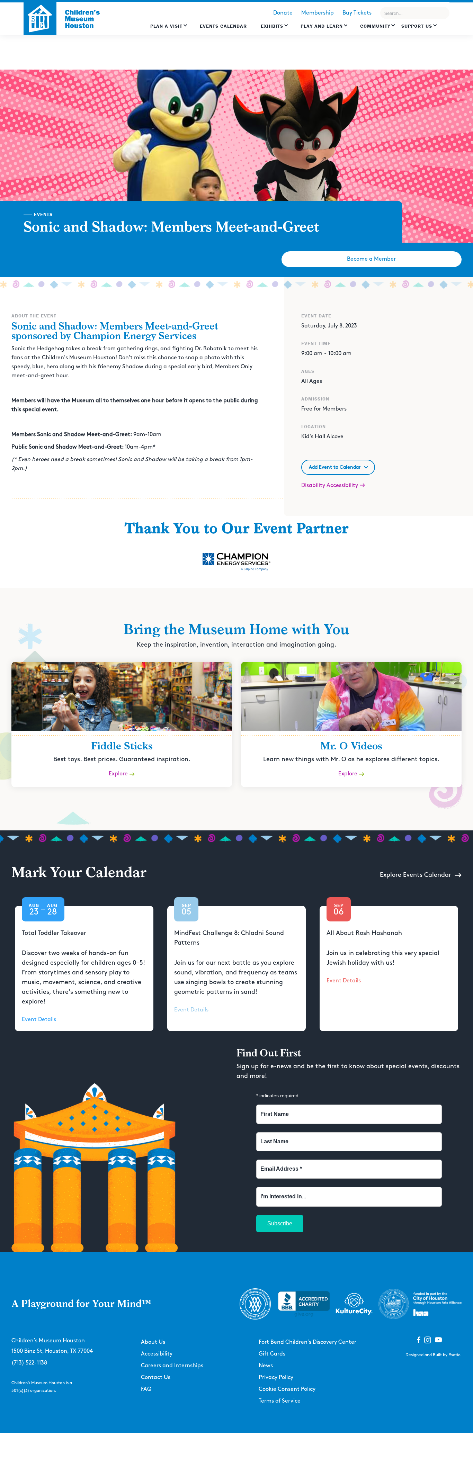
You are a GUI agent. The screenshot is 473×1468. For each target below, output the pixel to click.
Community (375, 26)
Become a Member (371, 259)
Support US (416, 26)
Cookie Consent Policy (287, 1389)
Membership (317, 13)
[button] (169, 29)
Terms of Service (280, 1401)
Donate (283, 13)
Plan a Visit (166, 26)
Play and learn (322, 26)
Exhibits (272, 26)
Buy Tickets (357, 13)
